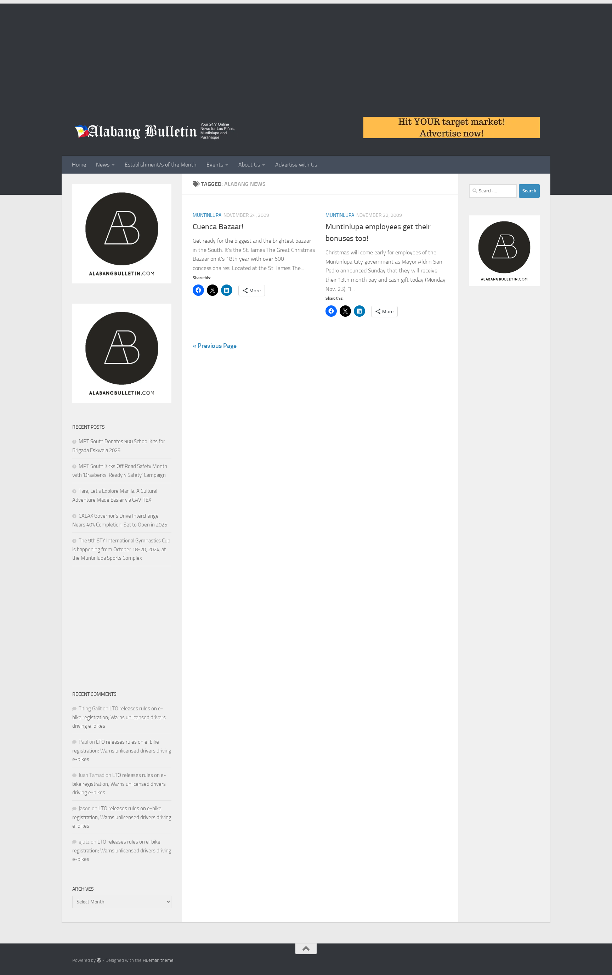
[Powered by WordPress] (99, 960)
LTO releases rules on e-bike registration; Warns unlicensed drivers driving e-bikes (119, 717)
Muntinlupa (207, 215)
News (102, 164)
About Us (249, 164)
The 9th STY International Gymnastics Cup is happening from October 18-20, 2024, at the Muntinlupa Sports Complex (121, 549)
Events (214, 164)
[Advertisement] (306, 53)
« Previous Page (215, 346)
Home (79, 164)
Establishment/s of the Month (161, 164)
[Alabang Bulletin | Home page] (155, 131)
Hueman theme (158, 960)
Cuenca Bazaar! (218, 226)
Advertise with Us (296, 164)
